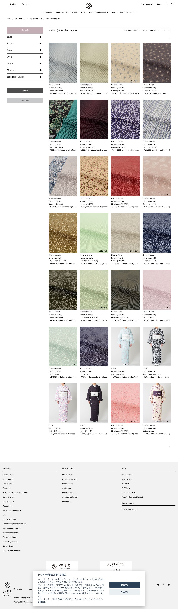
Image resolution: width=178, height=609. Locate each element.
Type (9, 56)
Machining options (10, 541)
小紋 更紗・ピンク (56, 431)
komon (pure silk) (53, 19)
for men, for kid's (62, 12)
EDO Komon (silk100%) (120, 204)
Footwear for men (69, 492)
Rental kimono (8, 479)
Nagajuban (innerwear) (12, 510)
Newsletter (18, 589)
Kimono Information (126, 12)
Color (10, 50)
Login (159, 4)
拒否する (124, 592)
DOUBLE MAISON (129, 492)
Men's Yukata (67, 484)
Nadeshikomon (148, 431)
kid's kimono (67, 501)
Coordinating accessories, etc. (14, 524)
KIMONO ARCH (128, 479)
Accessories (7, 506)
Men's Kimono (67, 475)
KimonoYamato (127, 475)
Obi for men (66, 488)
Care (83, 12)
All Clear (25, 100)
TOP (9, 19)
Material (11, 70)
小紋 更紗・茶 (86, 431)
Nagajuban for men (69, 479)
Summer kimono (9, 497)
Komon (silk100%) (56, 91)
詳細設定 (42, 602)
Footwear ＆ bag (9, 519)
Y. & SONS (126, 484)
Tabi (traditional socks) (12, 528)
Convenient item (9, 537)
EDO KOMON (148, 318)
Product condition (16, 77)
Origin (10, 63)
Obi (4, 515)
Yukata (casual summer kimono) (15, 492)
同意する (124, 585)
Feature (112, 12)
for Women (48, 12)
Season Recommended (97, 12)
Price (9, 36)
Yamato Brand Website (24, 598)
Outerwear (7, 488)
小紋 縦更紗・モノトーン (153, 374)
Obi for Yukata (8, 501)
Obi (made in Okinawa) (12, 550)
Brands (74, 12)
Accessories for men (70, 497)
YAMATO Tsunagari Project (132, 497)
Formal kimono (8, 475)
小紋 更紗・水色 (118, 374)
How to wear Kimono (130, 509)
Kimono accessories (10, 533)
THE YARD (126, 488)
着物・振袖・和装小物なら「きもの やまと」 (88, 6)
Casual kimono (35, 19)
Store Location (147, 4)
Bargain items (8, 546)
